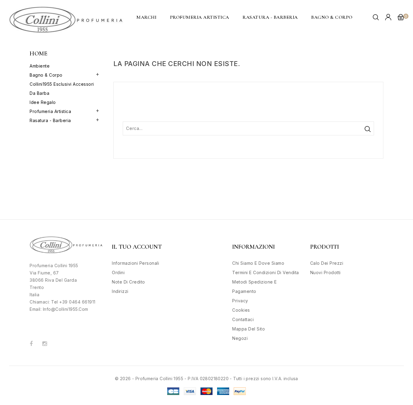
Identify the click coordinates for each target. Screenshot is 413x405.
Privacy (240, 300)
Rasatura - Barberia (270, 17)
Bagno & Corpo (332, 17)
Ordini (118, 272)
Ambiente (40, 65)
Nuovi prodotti (325, 272)
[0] (400, 17)
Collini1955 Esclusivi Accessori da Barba (62, 88)
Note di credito (128, 281)
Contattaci (243, 319)
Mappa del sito (248, 328)
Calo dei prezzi (326, 263)
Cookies (241, 310)
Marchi (146, 17)
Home (38, 53)
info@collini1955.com (65, 309)
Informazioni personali (135, 263)
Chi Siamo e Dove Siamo (258, 263)
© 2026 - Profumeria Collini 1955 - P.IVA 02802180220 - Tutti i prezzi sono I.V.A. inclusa (206, 378)
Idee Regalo (43, 102)
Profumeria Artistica (199, 17)
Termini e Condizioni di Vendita (265, 272)
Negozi (240, 338)
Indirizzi (120, 291)
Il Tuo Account (137, 247)
